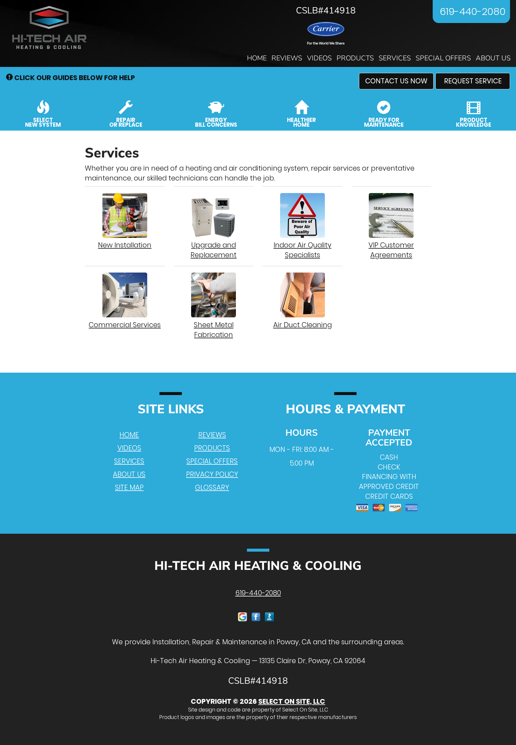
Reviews (286, 58)
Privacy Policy (212, 474)
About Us (493, 58)
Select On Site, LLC (291, 701)
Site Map (129, 487)
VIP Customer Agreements (391, 250)
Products (355, 58)
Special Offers (443, 58)
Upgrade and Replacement (213, 250)
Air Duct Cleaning (302, 325)
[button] (396, 81)
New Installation (124, 245)
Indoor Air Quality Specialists (302, 250)
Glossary (212, 487)
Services (395, 58)
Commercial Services (125, 325)
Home (257, 58)
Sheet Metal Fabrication (214, 329)
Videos (319, 58)
